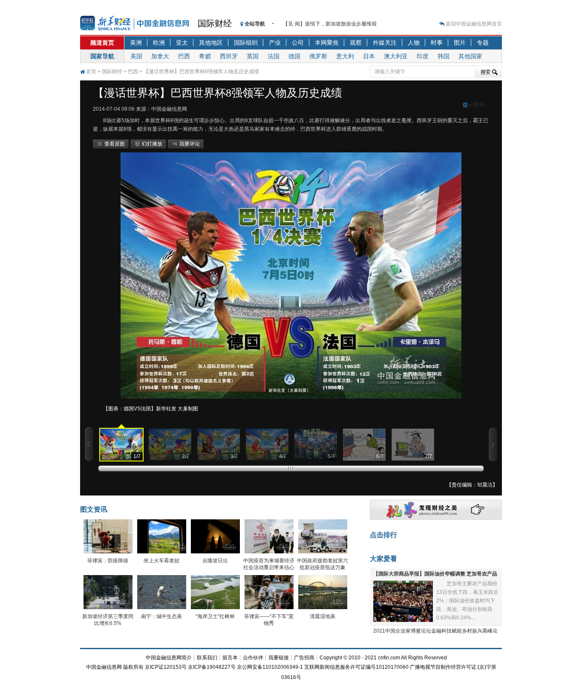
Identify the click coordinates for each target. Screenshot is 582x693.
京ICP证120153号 (166, 667)
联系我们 (207, 658)
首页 (91, 71)
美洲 (136, 42)
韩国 (443, 56)
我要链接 (278, 658)
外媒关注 (385, 42)
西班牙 (229, 56)
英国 (253, 56)
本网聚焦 (327, 42)
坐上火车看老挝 (161, 561)
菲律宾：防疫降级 (107, 561)
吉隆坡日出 (215, 561)
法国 (273, 56)
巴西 (184, 56)
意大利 (345, 56)
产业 (275, 42)
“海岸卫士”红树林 (215, 616)
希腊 (205, 56)
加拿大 (160, 56)
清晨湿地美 (322, 616)
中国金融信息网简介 (169, 658)
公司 (298, 42)
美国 (136, 56)
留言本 (230, 658)
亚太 (182, 42)
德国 (294, 56)
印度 (423, 56)
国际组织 (246, 42)
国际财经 (215, 23)
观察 (356, 42)
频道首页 (102, 42)
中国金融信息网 (104, 667)
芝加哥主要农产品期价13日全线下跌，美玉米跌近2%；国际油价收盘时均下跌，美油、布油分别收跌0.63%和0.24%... (467, 601)
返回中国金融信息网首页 (474, 24)
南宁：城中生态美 (161, 616)
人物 (414, 42)
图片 (460, 42)
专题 (483, 42)
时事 (437, 42)
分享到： (478, 105)
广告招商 (304, 658)
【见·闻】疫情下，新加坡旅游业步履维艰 (330, 24)
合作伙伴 (253, 658)
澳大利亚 (396, 56)
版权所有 (133, 667)
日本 (369, 56)
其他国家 (470, 56)
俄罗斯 (318, 56)
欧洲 (159, 42)
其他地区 (211, 42)
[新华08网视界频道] (436, 518)
